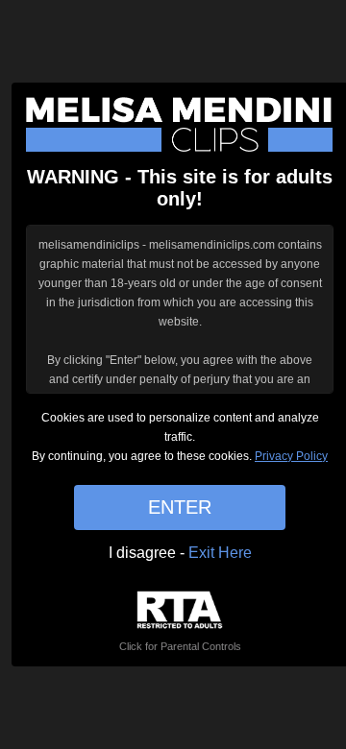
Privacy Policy (291, 456)
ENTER (179, 507)
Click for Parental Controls (180, 646)
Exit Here (220, 552)
